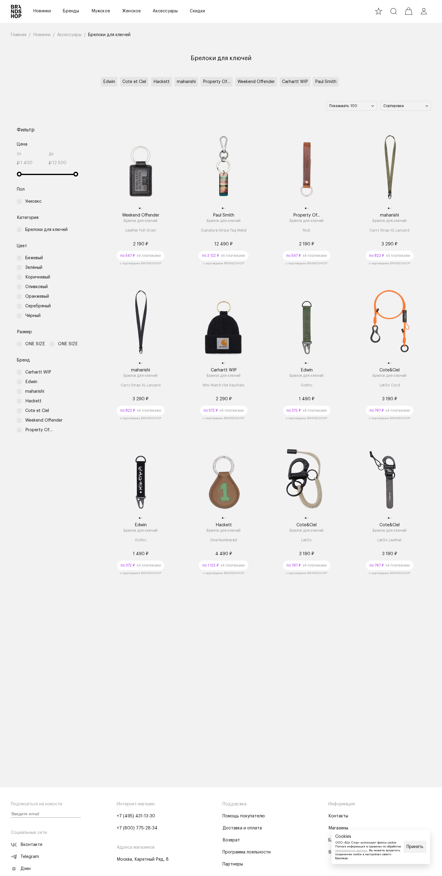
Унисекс (33, 201)
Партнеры (233, 864)
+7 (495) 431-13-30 (136, 816)
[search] (393, 11)
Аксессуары (165, 11)
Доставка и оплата (242, 828)
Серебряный (38, 306)
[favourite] (378, 11)
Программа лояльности (247, 852)
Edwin (109, 82)
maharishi (186, 82)
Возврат (231, 840)
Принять (415, 847)
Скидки (197, 11)
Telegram (29, 857)
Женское (131, 11)
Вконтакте (31, 845)
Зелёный (33, 268)
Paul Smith (325, 82)
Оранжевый (37, 296)
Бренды (71, 11)
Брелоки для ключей (46, 230)
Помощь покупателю (244, 816)
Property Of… (216, 82)
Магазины (338, 828)
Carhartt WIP (295, 82)
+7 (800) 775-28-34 (137, 828)
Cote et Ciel (134, 82)
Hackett (161, 82)
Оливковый (36, 287)
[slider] (19, 174)
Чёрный (33, 316)
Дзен (25, 869)
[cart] (408, 11)
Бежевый (34, 258)
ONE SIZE (35, 344)
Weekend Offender (256, 82)
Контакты (338, 816)
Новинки (42, 11)
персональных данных (351, 850)
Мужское (100, 11)
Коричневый (37, 277)
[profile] (423, 11)
